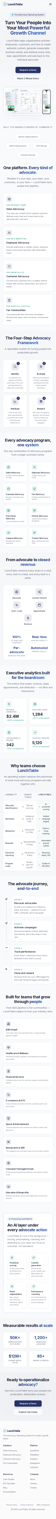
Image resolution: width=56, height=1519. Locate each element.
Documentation (9, 1492)
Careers (33, 1483)
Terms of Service (26, 1505)
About (32, 1479)
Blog (5, 1488)
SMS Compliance (43, 1505)
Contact (33, 1488)
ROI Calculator (9, 1483)
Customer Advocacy (12, 1459)
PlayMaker (34, 1455)
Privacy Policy (11, 1505)
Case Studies (8, 1479)
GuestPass (34, 1450)
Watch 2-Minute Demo (28, 78)
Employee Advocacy (12, 1455)
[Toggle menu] (50, 4)
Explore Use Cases (28, 1412)
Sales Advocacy (10, 1450)
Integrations (35, 1463)
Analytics (34, 1459)
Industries (34, 1467)
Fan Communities (10, 1463)
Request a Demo (28, 70)
